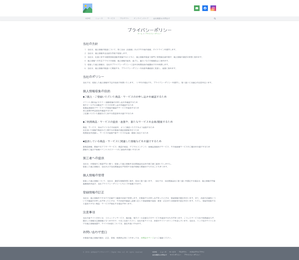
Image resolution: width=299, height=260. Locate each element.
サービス (172, 252)
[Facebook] (205, 8)
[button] (215, 18)
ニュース (163, 252)
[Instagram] (213, 8)
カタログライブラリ (197, 252)
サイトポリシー (175, 255)
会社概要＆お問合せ (159, 255)
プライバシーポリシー (192, 255)
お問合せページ (147, 238)
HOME (154, 252)
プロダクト (183, 252)
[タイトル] (87, 8)
